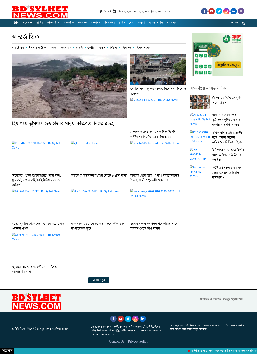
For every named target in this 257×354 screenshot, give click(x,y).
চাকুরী (141, 22)
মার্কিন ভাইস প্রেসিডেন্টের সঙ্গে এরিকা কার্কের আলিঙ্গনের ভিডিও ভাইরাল (227, 137)
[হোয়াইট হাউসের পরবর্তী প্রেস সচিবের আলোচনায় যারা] (39, 248)
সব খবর (171, 22)
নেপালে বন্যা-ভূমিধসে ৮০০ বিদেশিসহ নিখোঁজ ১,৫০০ (158, 91)
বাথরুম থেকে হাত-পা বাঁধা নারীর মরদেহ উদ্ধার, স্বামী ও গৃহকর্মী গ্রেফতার (154, 178)
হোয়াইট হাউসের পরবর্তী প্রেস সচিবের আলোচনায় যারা (35, 269)
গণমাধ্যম (109, 22)
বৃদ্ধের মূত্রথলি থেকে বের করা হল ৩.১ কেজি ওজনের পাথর (38, 226)
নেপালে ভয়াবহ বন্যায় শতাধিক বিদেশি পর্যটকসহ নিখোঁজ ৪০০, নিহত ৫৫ (153, 134)
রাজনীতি (69, 22)
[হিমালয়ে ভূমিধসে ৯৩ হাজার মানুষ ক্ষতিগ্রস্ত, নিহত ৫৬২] (69, 86)
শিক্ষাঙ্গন (82, 22)
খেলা (131, 22)
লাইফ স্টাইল (156, 22)
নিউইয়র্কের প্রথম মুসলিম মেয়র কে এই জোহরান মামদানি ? (227, 172)
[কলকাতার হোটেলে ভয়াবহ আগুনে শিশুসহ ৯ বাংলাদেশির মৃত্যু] (99, 204)
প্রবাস (122, 22)
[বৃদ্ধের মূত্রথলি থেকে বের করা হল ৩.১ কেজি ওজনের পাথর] (39, 204)
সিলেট (25, 22)
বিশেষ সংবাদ (143, 48)
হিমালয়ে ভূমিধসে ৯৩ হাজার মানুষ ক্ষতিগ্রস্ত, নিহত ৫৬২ (63, 123)
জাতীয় (39, 22)
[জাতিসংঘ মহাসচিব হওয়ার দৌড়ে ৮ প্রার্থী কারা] (99, 156)
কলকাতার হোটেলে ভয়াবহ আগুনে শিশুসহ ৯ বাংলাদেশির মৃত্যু (97, 226)
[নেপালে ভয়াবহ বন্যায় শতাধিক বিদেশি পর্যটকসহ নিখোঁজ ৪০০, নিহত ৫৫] (158, 113)
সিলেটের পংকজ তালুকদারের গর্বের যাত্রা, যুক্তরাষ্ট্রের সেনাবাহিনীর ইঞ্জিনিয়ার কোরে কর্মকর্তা (36, 180)
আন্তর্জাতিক (53, 22)
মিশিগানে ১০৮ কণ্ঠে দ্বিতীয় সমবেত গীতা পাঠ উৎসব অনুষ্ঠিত (228, 155)
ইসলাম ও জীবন (38, 48)
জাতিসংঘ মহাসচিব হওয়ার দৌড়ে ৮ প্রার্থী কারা (99, 175)
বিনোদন (95, 22)
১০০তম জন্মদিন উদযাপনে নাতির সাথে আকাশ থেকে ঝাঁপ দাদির (153, 226)
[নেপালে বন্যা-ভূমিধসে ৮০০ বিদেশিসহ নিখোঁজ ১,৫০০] (158, 69)
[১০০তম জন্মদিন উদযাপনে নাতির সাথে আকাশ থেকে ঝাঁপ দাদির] (158, 204)
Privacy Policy (138, 341)
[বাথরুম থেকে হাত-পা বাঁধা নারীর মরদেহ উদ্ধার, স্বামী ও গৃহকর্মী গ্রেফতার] (158, 156)
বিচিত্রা (113, 48)
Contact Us (116, 341)
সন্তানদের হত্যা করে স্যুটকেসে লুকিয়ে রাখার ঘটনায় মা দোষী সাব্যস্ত (226, 120)
